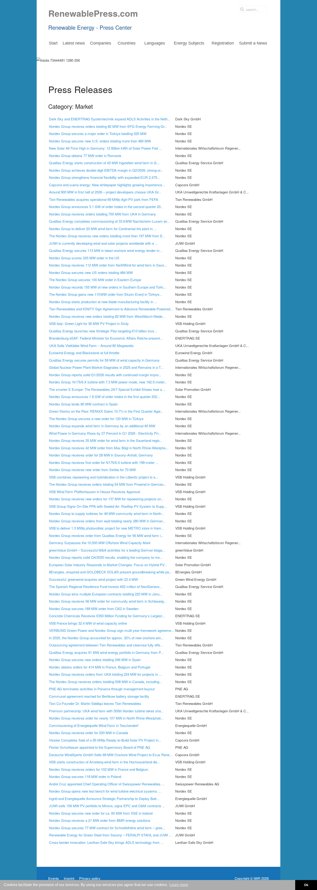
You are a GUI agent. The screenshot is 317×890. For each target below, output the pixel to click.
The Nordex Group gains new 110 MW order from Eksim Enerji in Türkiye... (105, 294)
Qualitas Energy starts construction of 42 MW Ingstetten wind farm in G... (104, 162)
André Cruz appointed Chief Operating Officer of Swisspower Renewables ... (106, 783)
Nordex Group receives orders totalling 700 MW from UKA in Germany (102, 214)
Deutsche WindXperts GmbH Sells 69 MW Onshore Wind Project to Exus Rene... (110, 754)
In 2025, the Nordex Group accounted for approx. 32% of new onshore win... (106, 637)
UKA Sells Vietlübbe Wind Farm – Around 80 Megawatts (91, 345)
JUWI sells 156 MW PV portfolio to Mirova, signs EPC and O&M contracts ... (107, 805)
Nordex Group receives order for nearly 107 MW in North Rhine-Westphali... (106, 718)
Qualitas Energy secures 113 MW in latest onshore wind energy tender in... (105, 250)
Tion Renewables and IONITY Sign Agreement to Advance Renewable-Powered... (111, 308)
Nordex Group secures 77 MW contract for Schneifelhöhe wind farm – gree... (107, 827)
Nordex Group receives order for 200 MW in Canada (88, 732)
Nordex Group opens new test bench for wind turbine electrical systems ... (105, 791)
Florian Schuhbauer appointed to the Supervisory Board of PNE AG (99, 747)
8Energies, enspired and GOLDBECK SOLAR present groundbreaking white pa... (110, 571)
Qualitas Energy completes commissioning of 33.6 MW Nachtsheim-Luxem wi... (109, 221)
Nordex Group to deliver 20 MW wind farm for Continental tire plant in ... (102, 228)
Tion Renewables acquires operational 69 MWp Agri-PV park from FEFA (103, 199)
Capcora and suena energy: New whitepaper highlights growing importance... (107, 184)
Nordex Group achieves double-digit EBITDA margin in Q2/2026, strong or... (106, 170)
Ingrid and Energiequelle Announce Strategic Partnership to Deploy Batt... (104, 798)
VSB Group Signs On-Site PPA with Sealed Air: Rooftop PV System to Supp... (108, 506)
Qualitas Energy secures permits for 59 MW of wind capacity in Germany (104, 360)
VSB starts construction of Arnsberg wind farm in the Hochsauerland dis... (104, 761)
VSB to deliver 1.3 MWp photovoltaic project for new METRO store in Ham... (106, 528)
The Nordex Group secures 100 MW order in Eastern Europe (95, 279)
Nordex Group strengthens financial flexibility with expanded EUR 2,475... (104, 177)
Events (53, 878)
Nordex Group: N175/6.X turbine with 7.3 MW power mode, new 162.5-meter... (108, 381)
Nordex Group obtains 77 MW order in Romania (85, 155)
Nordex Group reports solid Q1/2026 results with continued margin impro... (105, 374)
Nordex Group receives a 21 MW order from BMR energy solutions (99, 820)
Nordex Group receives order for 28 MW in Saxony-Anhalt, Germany (101, 455)
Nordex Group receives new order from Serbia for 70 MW (92, 469)
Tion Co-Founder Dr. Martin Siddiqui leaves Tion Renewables (95, 703)
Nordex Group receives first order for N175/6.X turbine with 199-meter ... (103, 462)
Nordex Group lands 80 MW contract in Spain (83, 404)
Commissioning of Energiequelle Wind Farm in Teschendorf (93, 725)
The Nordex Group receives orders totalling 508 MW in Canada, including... (105, 681)
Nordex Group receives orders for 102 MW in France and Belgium (98, 769)
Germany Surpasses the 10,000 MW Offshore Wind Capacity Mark (100, 542)
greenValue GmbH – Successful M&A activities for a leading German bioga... (107, 550)
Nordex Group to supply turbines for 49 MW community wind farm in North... (106, 513)
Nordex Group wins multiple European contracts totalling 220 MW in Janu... (105, 593)
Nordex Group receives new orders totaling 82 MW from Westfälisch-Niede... (107, 316)
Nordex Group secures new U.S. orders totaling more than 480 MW (100, 140)
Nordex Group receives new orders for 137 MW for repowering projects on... (106, 498)
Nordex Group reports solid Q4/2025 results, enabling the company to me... (105, 557)
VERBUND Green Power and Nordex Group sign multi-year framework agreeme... (111, 630)
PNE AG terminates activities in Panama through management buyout (102, 688)
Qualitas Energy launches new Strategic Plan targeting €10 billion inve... (103, 330)
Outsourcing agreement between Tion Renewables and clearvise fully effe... (106, 645)
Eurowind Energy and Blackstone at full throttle (84, 352)
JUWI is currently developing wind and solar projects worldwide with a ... (103, 243)
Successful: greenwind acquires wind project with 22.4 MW (93, 579)
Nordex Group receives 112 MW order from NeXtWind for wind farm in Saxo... (108, 265)
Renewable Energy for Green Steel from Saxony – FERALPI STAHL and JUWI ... (110, 834)
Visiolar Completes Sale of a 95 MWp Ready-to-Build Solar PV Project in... (105, 740)
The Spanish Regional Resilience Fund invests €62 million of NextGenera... (105, 586)
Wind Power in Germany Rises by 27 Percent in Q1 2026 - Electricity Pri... (105, 433)
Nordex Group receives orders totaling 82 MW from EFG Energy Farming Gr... (108, 126)
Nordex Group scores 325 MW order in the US (84, 257)
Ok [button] (306, 885)
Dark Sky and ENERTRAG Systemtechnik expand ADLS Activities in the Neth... (109, 118)
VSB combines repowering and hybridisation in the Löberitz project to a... (103, 477)
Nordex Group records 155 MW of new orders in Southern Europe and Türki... (107, 287)
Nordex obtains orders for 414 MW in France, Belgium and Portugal (99, 667)
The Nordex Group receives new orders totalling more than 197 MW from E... (107, 235)
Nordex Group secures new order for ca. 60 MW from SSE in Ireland (100, 813)
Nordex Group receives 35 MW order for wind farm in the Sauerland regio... (105, 440)
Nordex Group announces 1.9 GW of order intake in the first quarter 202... (104, 396)
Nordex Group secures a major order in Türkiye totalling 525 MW (97, 133)
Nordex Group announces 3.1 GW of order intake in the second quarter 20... (106, 206)
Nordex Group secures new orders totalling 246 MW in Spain (95, 659)
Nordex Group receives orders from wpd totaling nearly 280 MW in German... (107, 520)
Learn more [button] (178, 885)
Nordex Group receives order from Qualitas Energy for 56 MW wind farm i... (106, 535)
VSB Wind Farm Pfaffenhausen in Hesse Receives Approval (94, 491)
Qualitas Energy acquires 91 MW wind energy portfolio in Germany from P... (106, 652)
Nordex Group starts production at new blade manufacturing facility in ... (103, 301)
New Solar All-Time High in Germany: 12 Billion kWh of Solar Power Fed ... (105, 148)
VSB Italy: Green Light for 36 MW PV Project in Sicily (89, 323)
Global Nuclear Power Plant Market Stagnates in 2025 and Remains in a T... (106, 367)
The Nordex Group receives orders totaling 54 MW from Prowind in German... (107, 484)
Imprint (69, 878)
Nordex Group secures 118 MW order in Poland (85, 776)
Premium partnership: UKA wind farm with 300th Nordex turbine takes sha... (106, 710)
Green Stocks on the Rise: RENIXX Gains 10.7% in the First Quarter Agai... (106, 411)
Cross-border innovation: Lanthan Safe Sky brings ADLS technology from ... (106, 842)
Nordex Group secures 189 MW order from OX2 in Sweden (94, 608)
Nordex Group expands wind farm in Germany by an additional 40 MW (102, 425)
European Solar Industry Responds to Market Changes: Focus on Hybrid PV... (108, 564)
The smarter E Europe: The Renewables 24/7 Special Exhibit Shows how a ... (107, 389)
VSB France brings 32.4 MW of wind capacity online (88, 623)
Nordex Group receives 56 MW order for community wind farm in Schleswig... (107, 601)
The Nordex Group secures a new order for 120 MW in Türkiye (96, 418)
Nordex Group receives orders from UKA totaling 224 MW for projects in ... (105, 674)
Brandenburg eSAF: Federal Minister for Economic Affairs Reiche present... (106, 338)
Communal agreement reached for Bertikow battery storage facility (99, 696)
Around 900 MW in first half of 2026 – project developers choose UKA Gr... (105, 192)
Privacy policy (89, 878)
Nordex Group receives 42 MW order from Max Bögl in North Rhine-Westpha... (108, 447)
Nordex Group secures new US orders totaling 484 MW (91, 272)
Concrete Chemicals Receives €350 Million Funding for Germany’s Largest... (107, 615)
